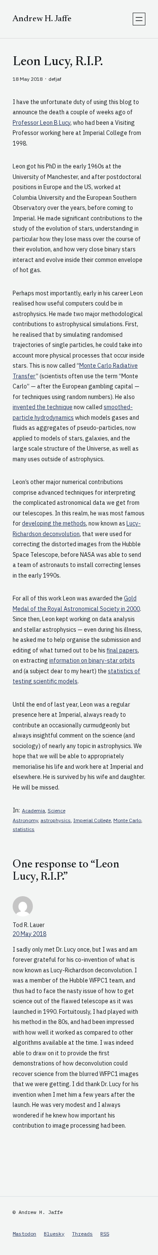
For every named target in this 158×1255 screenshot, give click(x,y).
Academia (33, 810)
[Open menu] (139, 19)
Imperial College (92, 820)
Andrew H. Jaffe (42, 19)
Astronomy (25, 820)
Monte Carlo (127, 820)
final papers (122, 650)
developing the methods (54, 523)
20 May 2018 (29, 934)
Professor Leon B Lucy (41, 123)
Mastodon (24, 1233)
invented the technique (42, 407)
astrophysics (55, 820)
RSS (104, 1233)
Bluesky (54, 1233)
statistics (24, 829)
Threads (82, 1233)
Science (56, 810)
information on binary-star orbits (92, 660)
